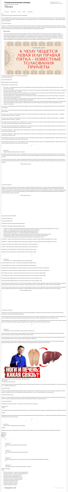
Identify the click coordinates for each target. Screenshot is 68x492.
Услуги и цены (6, 11)
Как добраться (30, 11)
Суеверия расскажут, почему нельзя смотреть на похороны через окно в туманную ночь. (18, 330)
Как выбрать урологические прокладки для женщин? (12, 479)
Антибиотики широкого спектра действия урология (12, 476)
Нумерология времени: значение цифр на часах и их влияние (14, 151)
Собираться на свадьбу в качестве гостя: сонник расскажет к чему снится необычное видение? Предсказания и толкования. (27, 459)
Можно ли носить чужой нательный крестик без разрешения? (14, 425)
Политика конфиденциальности (59, 487)
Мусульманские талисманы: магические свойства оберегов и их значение (18, 466)
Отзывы (19, 11)
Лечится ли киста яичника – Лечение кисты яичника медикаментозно (15, 473)
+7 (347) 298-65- (8, 7)
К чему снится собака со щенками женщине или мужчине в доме (16, 452)
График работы (13, 11)
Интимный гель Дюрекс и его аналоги (10, 484)
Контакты (24, 11)
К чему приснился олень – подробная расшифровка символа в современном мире (17, 260)
